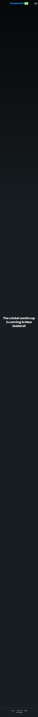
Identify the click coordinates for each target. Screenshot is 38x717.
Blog (26, 710)
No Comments (19, 712)
